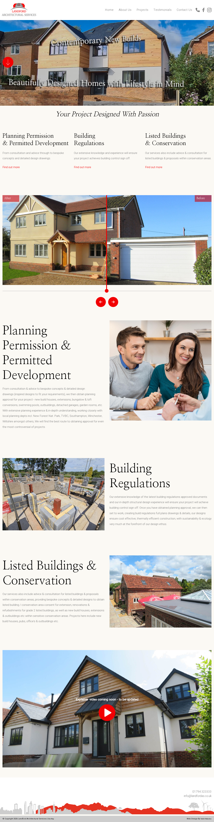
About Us (125, 10)
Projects (142, 10)
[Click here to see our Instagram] (209, 11)
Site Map (51, 819)
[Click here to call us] (199, 11)
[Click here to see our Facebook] (204, 11)
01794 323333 (201, 792)
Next (113, 302)
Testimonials (162, 10)
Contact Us (184, 10)
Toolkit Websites (206, 819)
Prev (101, 302)
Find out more (11, 167)
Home (109, 10)
